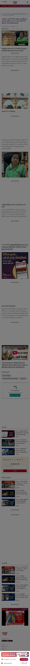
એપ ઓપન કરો (24, 659)
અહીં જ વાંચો (24, 663)
